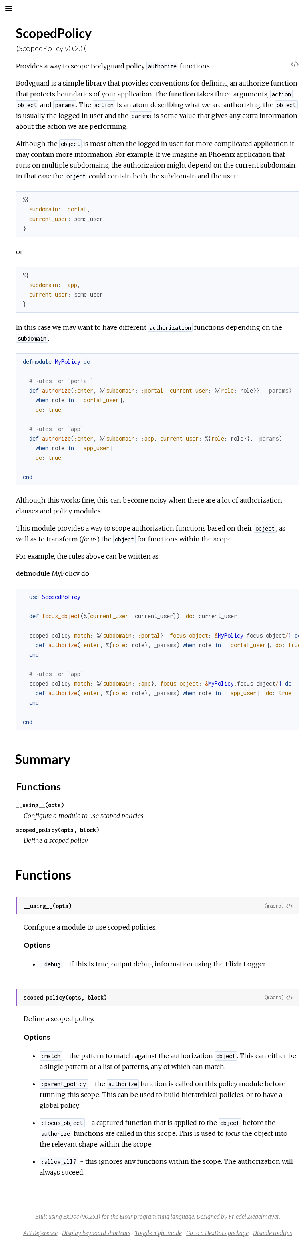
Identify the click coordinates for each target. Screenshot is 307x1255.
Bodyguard (107, 66)
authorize (254, 83)
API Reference (40, 1233)
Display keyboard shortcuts (96, 1233)
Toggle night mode (158, 1233)
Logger (254, 964)
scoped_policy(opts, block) (57, 829)
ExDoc (71, 1216)
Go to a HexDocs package (217, 1233)
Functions (38, 786)
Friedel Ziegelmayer (254, 1216)
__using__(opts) (40, 805)
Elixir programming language (157, 1216)
